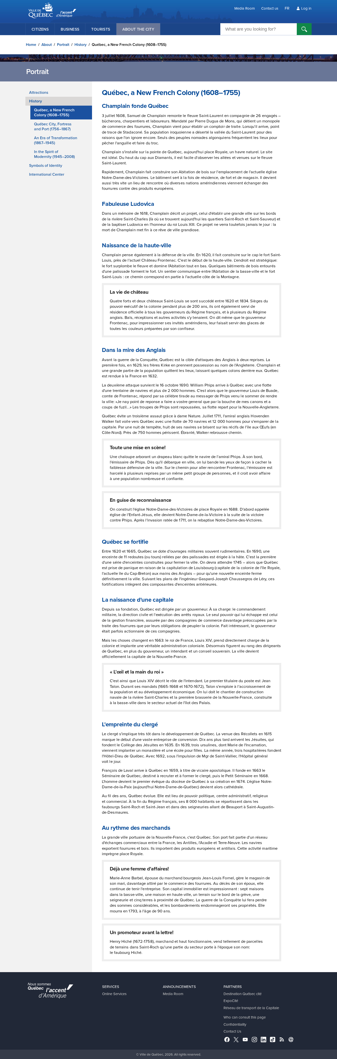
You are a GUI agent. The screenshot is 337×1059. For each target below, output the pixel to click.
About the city (138, 29)
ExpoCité (231, 1000)
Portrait (63, 44)
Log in (306, 8)
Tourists (100, 29)
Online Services (114, 993)
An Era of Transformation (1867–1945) (55, 140)
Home (31, 44)
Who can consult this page (245, 1017)
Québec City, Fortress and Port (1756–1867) (52, 126)
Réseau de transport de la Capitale (251, 1007)
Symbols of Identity (45, 165)
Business (70, 29)
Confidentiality (235, 1024)
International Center (46, 174)
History (81, 44)
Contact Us (232, 1031)
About (46, 44)
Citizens (40, 29)
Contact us (269, 8)
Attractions (38, 92)
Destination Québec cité (243, 993)
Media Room (244, 8)
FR (287, 8)
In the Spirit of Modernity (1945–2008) (54, 154)
